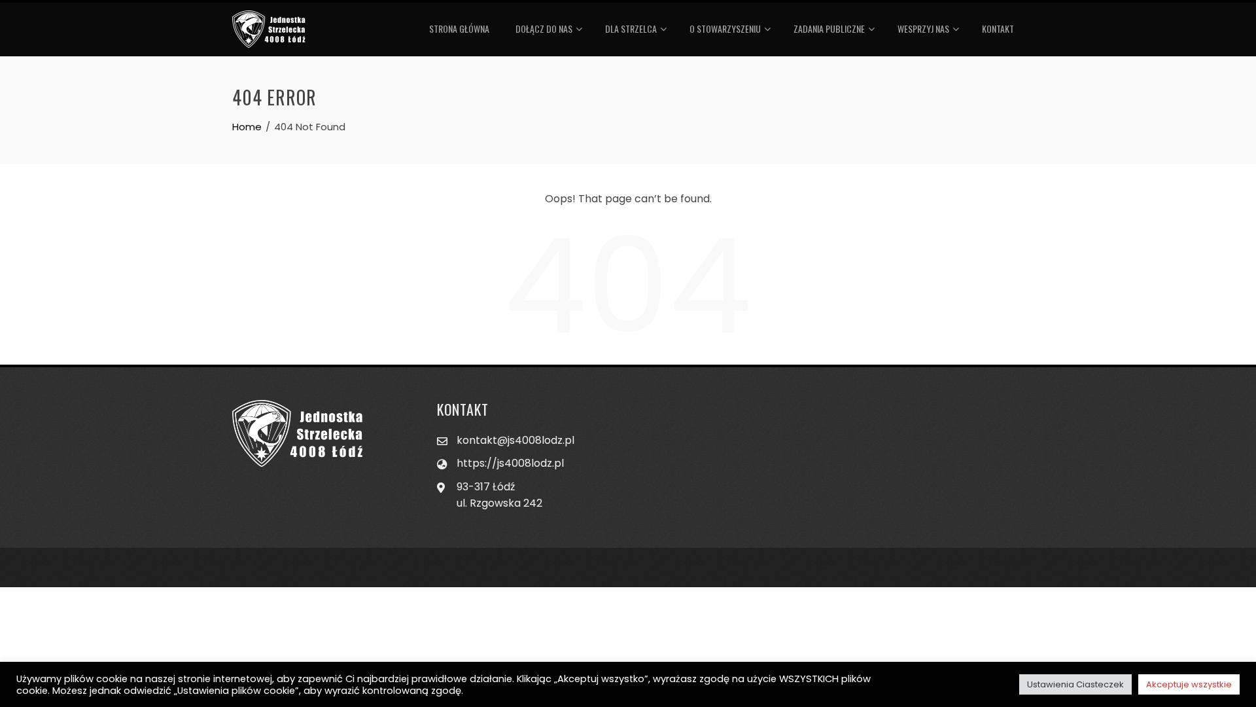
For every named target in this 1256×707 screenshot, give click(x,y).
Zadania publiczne (829, 28)
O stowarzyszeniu (725, 28)
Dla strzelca (631, 28)
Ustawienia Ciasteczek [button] (1075, 684)
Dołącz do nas (543, 28)
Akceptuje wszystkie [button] (1189, 684)
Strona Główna (459, 28)
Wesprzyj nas (923, 28)
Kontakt (998, 28)
